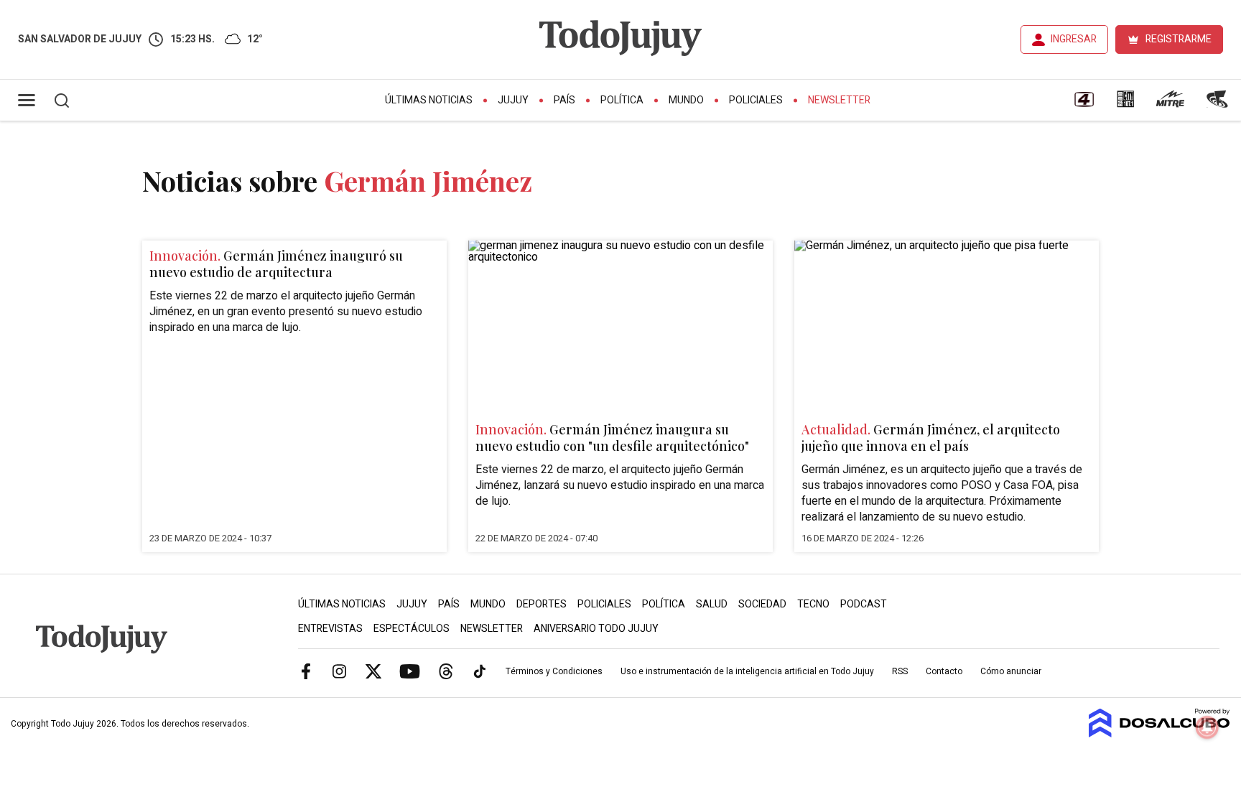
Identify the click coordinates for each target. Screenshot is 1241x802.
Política (621, 100)
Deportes (541, 604)
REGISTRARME (1178, 39)
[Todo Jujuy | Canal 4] (1083, 104)
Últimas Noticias (429, 100)
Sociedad (762, 604)
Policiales (756, 100)
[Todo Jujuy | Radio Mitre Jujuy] (1170, 104)
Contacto (944, 671)
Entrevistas (330, 628)
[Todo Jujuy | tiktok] (480, 670)
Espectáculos (411, 628)
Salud (712, 604)
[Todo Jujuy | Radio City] (1125, 104)
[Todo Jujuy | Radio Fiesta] (1219, 104)
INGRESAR (1074, 39)
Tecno (813, 604)
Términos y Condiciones (554, 671)
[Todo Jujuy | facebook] (306, 670)
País (564, 100)
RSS (900, 671)
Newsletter (839, 100)
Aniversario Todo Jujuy (596, 628)
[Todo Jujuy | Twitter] (373, 670)
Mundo (686, 100)
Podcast (863, 604)
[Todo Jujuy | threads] (446, 670)
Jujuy (513, 100)
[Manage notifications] (1207, 727)
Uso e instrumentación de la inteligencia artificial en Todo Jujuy (747, 671)
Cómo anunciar (1010, 671)
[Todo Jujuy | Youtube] (409, 670)
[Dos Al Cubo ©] (1159, 733)
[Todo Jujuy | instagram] (340, 670)
